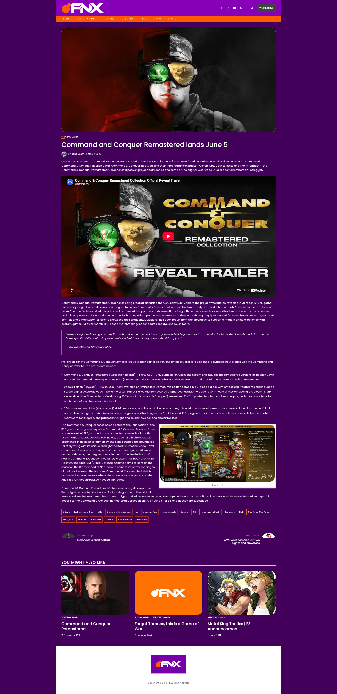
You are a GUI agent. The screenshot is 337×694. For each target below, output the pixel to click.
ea (137, 512)
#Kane (66, 512)
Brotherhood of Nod (83, 512)
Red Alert (82, 519)
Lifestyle (128, 18)
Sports (66, 18)
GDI (194, 512)
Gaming (110, 18)
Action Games (142, 617)
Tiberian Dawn (125, 519)
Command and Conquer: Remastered (86, 626)
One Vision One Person (259, 512)
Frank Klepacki (168, 512)
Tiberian (109, 519)
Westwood (141, 519)
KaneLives (230, 512)
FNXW (157, 18)
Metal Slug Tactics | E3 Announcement (229, 626)
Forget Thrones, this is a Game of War (167, 626)
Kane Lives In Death (210, 512)
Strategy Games (69, 137)
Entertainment (88, 18)
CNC (100, 512)
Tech (144, 18)
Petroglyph (68, 519)
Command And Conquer (119, 512)
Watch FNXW (266, 7)
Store (172, 18)
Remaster (96, 519)
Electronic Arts (150, 512)
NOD (241, 512)
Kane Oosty (78, 153)
